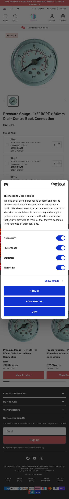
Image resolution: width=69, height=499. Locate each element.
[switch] (60, 247)
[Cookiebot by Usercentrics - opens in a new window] (51, 184)
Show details (51, 280)
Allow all (34, 290)
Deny (34, 311)
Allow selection (34, 301)
